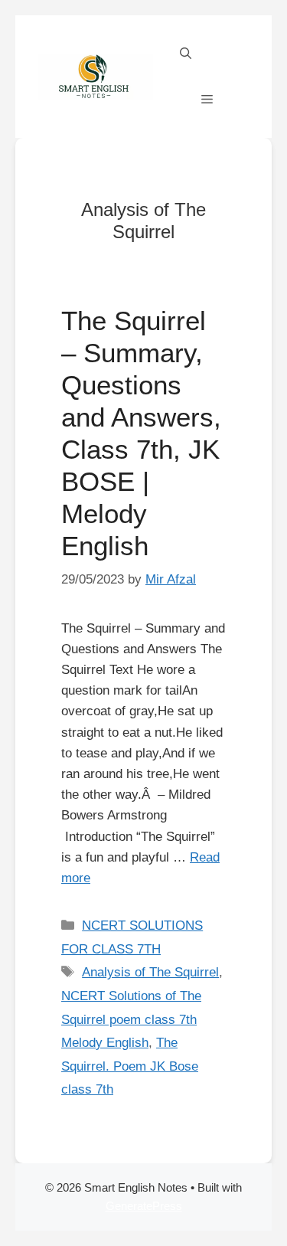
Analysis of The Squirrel (150, 972)
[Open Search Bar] (186, 54)
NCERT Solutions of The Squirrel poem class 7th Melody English (131, 1019)
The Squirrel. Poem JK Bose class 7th (129, 1066)
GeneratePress (144, 1205)
